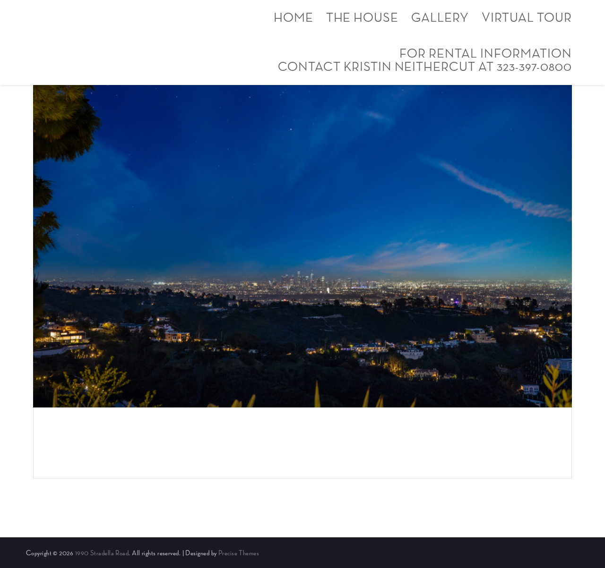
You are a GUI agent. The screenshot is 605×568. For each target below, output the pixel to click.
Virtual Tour (527, 18)
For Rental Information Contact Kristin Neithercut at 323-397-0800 (425, 60)
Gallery (440, 18)
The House (362, 18)
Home (293, 18)
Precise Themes (238, 553)
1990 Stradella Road (102, 553)
